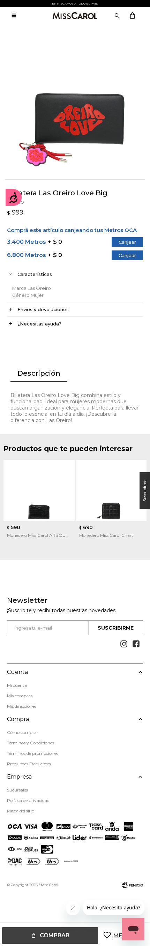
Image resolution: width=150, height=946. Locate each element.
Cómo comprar (22, 732)
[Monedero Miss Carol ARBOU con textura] (39, 490)
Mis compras (19, 695)
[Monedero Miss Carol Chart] (111, 490)
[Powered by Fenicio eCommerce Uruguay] (132, 885)
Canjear (127, 242)
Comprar (54, 935)
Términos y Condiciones (30, 742)
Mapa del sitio (20, 810)
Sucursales (17, 790)
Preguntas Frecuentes (29, 763)
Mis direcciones (21, 706)
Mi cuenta (17, 685)
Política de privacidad (28, 800)
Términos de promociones (32, 753)
